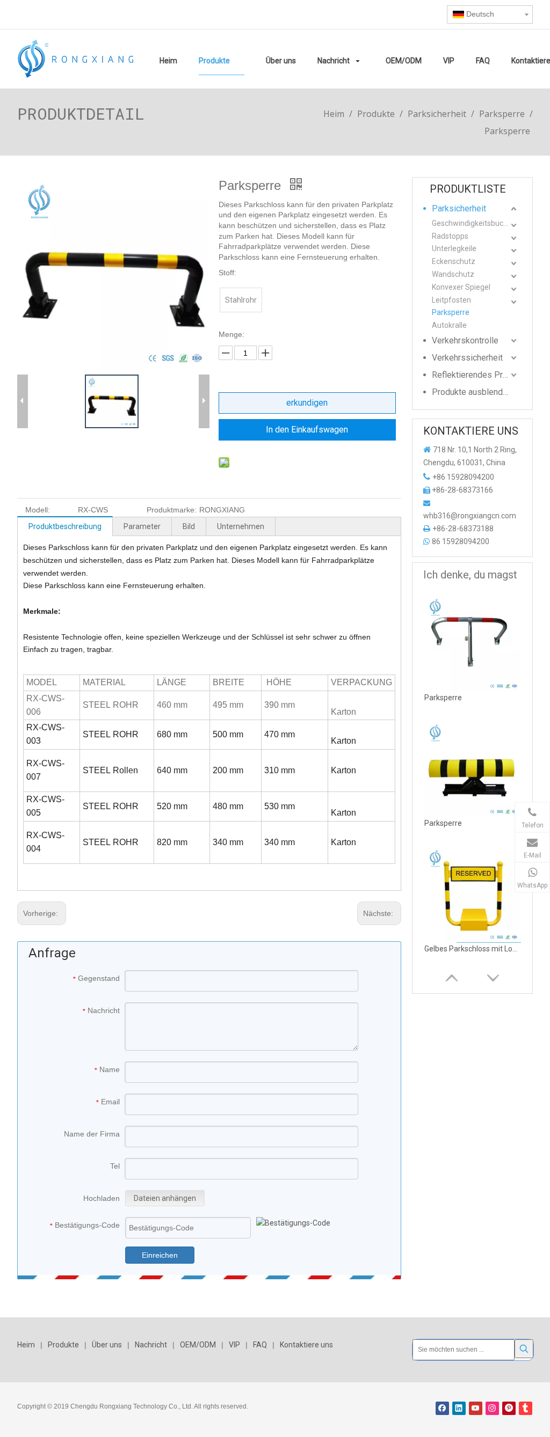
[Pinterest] (509, 1408)
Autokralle (449, 325)
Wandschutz (453, 274)
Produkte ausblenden (472, 392)
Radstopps (450, 236)
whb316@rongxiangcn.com (469, 515)
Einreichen (160, 1255)
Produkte (63, 1344)
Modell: (37, 509)
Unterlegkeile (454, 248)
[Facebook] (442, 1408)
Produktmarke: (172, 509)
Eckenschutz (453, 261)
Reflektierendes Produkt (475, 375)
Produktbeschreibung (65, 526)
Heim (26, 1344)
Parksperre (450, 312)
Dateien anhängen (165, 1198)
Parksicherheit (459, 208)
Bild (189, 526)
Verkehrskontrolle (465, 340)
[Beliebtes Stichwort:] (524, 1348)
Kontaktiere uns (306, 1344)
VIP (234, 1344)
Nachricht (151, 1344)
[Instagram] (492, 1408)
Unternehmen (240, 526)
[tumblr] (525, 1408)
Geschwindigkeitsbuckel (472, 223)
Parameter (142, 526)
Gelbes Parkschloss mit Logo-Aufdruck (472, 948)
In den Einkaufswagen (307, 429)
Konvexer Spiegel (461, 287)
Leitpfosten (451, 300)
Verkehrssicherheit (467, 358)
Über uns (107, 1344)
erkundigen (307, 403)
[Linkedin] (459, 1408)
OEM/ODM (198, 1344)
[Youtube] (475, 1408)
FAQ (260, 1344)
